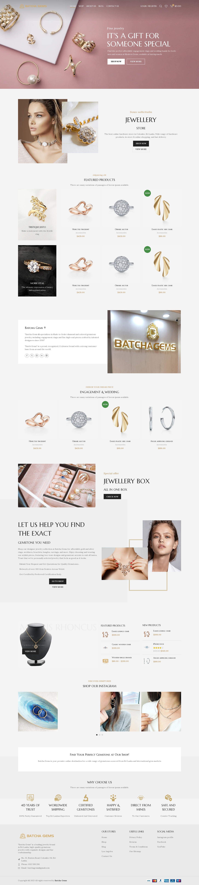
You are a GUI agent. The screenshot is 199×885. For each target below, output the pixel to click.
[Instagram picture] (38, 712)
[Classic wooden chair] (105, 647)
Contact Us (107, 856)
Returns (133, 842)
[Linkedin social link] (42, 356)
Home (104, 837)
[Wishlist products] (166, 6)
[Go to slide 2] (99, 735)
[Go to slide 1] (97, 735)
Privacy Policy (135, 837)
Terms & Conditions (138, 847)
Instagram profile (165, 837)
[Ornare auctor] (121, 208)
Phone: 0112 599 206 (30, 864)
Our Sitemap (135, 851)
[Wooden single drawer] (105, 660)
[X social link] (32, 356)
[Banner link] (37, 214)
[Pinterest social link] (37, 356)
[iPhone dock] (146, 647)
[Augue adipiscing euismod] (161, 419)
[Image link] (37, 835)
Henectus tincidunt (80, 229)
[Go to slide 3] (102, 735)
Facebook (161, 842)
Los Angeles (107, 851)
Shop (104, 842)
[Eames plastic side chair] (162, 208)
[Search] (160, 6)
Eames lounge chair (120, 631)
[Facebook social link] (27, 356)
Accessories (81, 233)
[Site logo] (33, 6)
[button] (57, 485)
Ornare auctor (121, 229)
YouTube (161, 847)
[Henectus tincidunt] (81, 208)
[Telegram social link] (47, 356)
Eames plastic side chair (162, 229)
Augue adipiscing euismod (162, 441)
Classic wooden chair (121, 644)
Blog (104, 847)
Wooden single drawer (122, 657)
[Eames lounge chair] (105, 634)
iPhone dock (158, 644)
